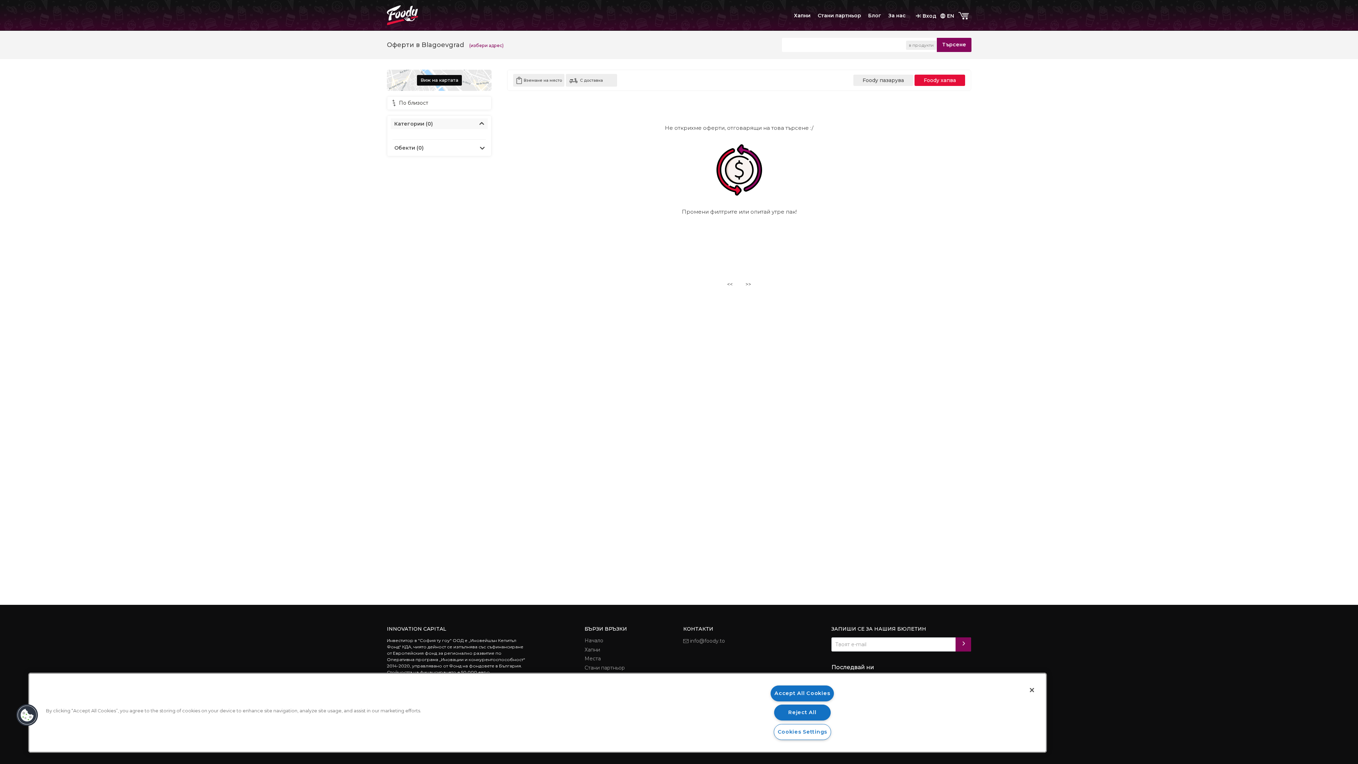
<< (730, 284)
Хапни (802, 15)
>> (748, 284)
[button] (27, 715)
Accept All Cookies (802, 693)
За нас (897, 15)
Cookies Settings (803, 732)
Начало (594, 640)
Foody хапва (940, 80)
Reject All (802, 712)
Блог (874, 15)
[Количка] (964, 16)
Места (593, 658)
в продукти (921, 45)
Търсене (954, 44)
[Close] (1032, 690)
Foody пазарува (883, 80)
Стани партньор (839, 15)
